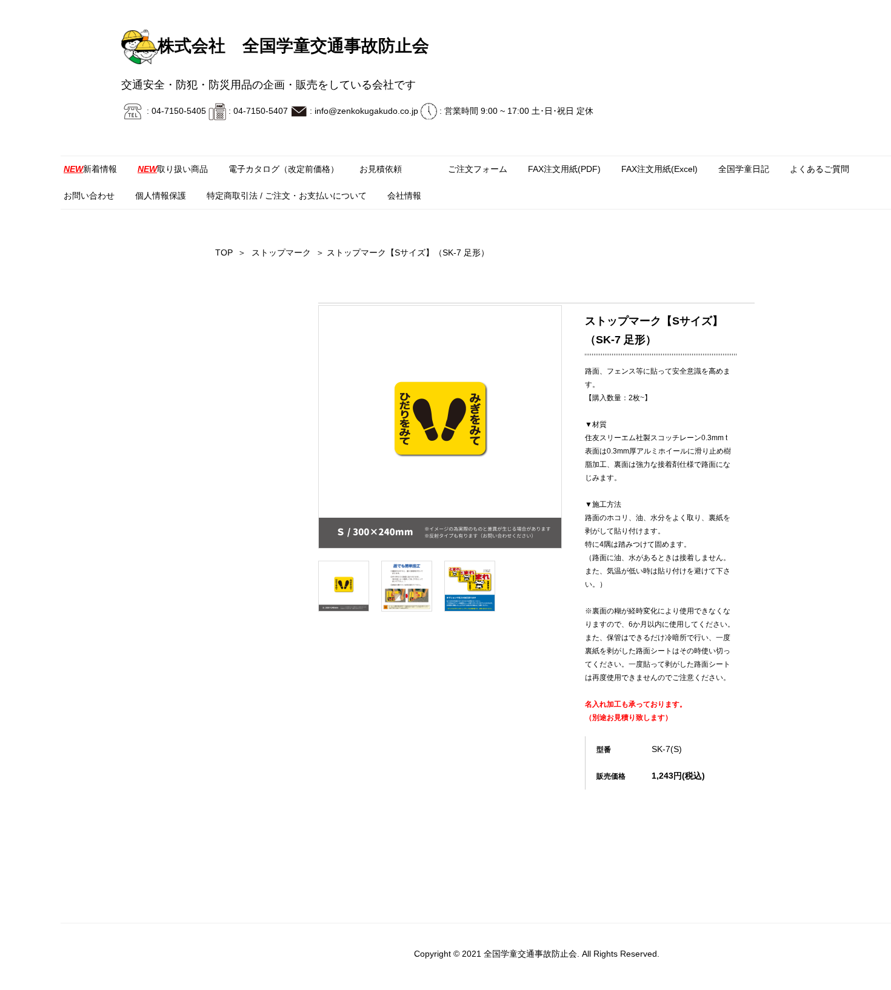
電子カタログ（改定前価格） (284, 169)
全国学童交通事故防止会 (530, 954)
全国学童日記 (743, 169)
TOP (224, 252)
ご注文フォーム (477, 169)
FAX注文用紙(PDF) (564, 169)
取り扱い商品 (173, 169)
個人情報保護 (160, 195)
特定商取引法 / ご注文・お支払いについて (287, 195)
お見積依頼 (380, 169)
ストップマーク (281, 252)
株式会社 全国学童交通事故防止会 (293, 45)
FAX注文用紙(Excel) (659, 169)
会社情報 (404, 195)
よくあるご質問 (819, 169)
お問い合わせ (89, 195)
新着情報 (90, 169)
